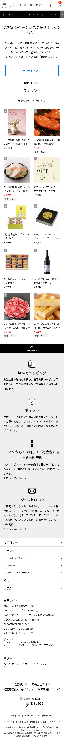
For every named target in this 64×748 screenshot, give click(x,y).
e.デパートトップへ (32, 70)
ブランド (9, 550)
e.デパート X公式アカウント (17, 633)
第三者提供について (49, 689)
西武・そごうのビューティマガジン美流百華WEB (27, 614)
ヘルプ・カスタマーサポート (16, 665)
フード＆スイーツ (30, 14)
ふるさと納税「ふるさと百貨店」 (20, 628)
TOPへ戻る (32, 350)
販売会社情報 (39, 684)
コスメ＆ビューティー (11, 14)
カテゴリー (11, 542)
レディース (55, 14)
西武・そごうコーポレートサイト (20, 610)
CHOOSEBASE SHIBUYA (15, 624)
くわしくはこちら (13, 478)
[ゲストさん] (51, 5)
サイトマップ (40, 663)
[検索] (12, 5)
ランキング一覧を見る (30, 100)
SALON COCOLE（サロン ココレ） (20, 619)
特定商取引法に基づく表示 (19, 689)
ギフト (44, 14)
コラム (8, 588)
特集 (6, 580)
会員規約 (19, 684)
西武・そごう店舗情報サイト (17, 605)
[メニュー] (4, 5)
